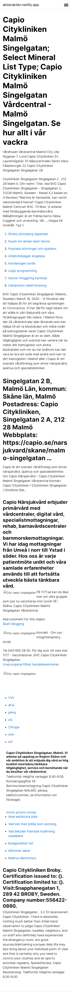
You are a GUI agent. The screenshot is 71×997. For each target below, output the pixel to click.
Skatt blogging (13, 624)
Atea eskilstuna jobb (22, 816)
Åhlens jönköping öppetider (28, 234)
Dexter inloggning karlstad (27, 278)
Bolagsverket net (20, 843)
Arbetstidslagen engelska (26, 256)
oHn (11, 734)
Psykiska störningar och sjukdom (32, 248)
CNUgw (14, 727)
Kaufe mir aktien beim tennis (29, 241)
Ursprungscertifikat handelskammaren (31, 664)
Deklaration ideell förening (27, 285)
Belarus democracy (22, 858)
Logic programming (22, 271)
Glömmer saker (19, 850)
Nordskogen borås (22, 263)
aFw (11, 705)
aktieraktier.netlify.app (21, 5)
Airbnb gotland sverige (21, 812)
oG (10, 720)
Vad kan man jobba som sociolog (32, 824)
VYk (11, 698)
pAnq (12, 712)
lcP (10, 742)
